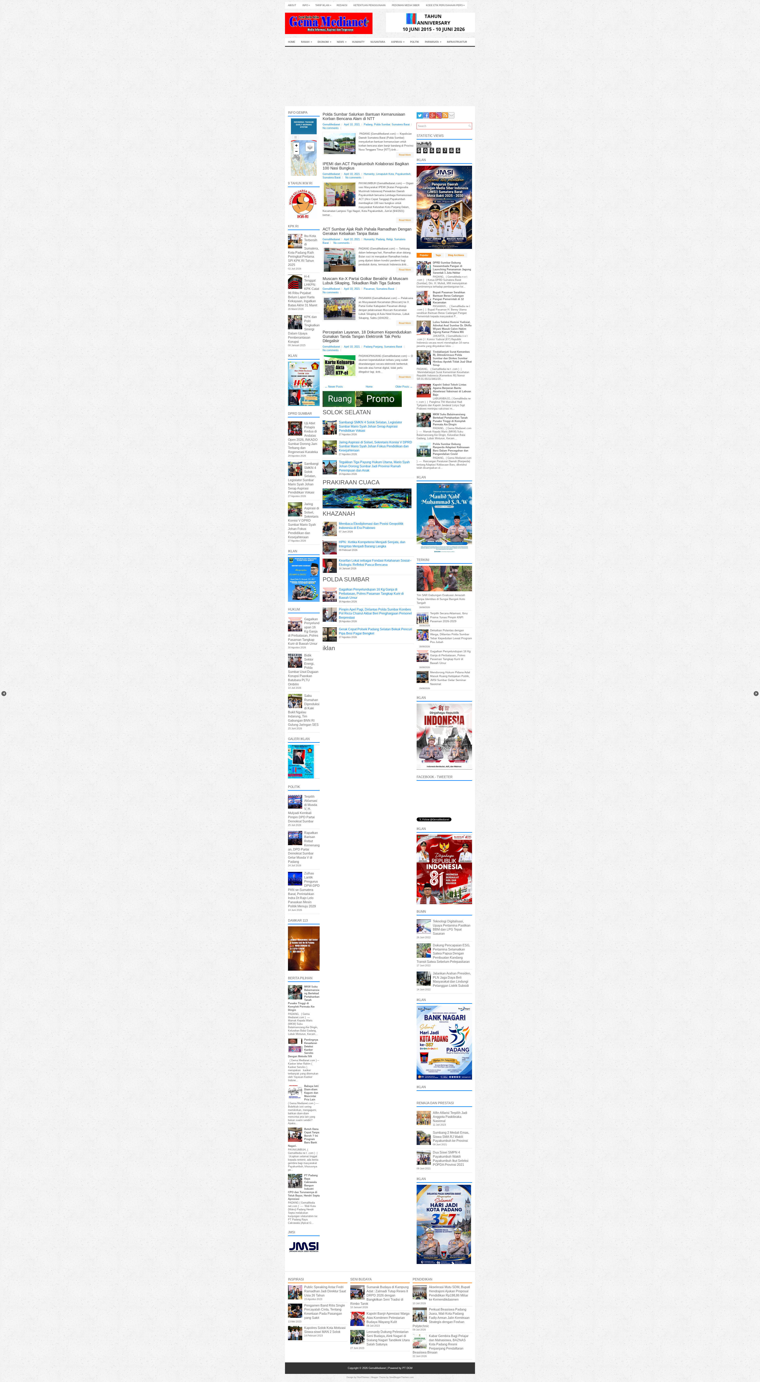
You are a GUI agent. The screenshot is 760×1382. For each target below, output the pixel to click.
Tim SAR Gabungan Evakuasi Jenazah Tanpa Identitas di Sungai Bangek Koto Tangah (441, 598)
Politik (414, 42)
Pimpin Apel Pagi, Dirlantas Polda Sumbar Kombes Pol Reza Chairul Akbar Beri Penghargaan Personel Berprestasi (375, 613)
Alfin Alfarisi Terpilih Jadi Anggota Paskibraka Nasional (450, 1117)
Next (756, 693)
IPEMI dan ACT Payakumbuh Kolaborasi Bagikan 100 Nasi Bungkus (366, 166)
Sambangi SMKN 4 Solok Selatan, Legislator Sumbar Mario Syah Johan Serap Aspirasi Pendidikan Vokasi (370, 426)
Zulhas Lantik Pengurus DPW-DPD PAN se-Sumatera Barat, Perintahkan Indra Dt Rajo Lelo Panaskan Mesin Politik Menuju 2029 (304, 890)
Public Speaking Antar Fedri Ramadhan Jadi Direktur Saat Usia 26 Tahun (325, 1291)
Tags (438, 255)
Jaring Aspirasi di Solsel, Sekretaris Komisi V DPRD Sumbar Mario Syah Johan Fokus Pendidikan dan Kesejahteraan (375, 446)
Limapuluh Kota (385, 173)
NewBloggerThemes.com (401, 1377)
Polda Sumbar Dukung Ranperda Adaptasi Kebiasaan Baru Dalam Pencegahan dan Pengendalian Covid (451, 449)
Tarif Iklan (323, 5)
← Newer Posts (334, 386)
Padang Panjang (373, 346)
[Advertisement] (380, 76)
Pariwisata (433, 41)
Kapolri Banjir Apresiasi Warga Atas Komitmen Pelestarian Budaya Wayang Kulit (388, 1318)
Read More (405, 154)
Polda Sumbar (382, 124)
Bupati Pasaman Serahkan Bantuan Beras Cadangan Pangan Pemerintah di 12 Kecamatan (449, 297)
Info (306, 5)
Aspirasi (398, 41)
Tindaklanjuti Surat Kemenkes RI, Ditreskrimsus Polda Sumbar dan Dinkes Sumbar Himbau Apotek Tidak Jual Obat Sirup (452, 358)
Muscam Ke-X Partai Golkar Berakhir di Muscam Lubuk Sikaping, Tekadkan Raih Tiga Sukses (365, 280)
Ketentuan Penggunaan (369, 5)
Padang (368, 124)
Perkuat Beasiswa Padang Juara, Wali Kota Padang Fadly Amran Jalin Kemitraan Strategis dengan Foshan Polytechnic (441, 1318)
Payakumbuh (402, 173)
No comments (331, 128)
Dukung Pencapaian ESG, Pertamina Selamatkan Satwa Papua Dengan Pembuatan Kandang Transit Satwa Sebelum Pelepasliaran (443, 953)
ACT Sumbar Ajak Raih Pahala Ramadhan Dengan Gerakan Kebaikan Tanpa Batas (367, 231)
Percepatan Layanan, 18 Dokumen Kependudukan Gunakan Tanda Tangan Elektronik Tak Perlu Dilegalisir (367, 336)
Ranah (306, 41)
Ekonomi (324, 41)
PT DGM (407, 1368)
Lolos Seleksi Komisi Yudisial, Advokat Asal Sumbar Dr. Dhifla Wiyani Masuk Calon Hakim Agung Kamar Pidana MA (452, 327)
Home (291, 42)
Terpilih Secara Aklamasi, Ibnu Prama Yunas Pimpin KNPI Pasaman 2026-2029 (449, 617)
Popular (424, 255)
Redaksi (342, 5)
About (292, 5)
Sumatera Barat (401, 124)
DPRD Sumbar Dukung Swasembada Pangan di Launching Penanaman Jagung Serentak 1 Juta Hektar (452, 267)
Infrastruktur (457, 42)
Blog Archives (456, 255)
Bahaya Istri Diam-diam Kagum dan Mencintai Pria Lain (311, 1093)
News (342, 41)
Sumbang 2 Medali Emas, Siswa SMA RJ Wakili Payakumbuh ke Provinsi (451, 1137)
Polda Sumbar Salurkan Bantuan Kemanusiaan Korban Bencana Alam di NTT (364, 116)
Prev (3, 693)
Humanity (358, 42)
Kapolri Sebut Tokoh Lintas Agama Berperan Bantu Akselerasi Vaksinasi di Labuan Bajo (452, 389)
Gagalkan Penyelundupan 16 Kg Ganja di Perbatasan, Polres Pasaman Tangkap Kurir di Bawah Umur (371, 593)
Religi (389, 239)
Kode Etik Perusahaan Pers (445, 5)
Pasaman (369, 288)
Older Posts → (403, 386)
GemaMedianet (378, 1368)
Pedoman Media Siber (406, 5)
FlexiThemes (363, 1377)
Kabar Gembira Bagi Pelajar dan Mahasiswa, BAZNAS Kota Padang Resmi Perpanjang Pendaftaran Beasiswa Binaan (440, 1344)
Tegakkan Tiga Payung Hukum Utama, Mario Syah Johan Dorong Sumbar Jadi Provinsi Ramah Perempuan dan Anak (374, 466)
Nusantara (377, 42)
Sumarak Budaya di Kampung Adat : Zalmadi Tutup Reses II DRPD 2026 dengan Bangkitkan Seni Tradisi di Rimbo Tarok (379, 1295)
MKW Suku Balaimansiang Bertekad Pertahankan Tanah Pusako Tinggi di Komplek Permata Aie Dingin (450, 419)
